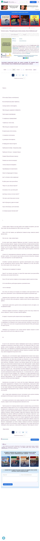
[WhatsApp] (26, 58)
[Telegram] (28, 58)
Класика (24, 34)
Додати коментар (8, 484)
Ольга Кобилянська (14, 34)
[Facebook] (23, 58)
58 (23, 75)
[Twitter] (25, 58)
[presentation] (36, 13)
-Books (9, 2)
